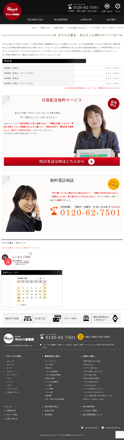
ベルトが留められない (92, 382)
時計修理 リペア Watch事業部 (12, 11)
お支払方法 (49, 411)
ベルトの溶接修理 (51, 371)
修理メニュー (45, 28)
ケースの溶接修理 (51, 382)
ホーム (34, 28)
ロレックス (11, 361)
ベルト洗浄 (49, 392)
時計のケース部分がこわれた (94, 399)
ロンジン (10, 382)
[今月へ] (40, 278)
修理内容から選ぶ (52, 356)
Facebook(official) (112, 428)
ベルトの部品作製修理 (53, 375)
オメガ (9, 368)
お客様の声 (86, 19)
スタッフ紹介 (12, 415)
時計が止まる (88, 365)
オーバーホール (50, 361)
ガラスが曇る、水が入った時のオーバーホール (21, 248)
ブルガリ (10, 371)
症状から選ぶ (59, 28)
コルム (9, 378)
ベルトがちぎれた (90, 385)
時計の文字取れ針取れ (92, 378)
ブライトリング (12, 389)
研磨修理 (48, 396)
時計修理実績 (61, 19)
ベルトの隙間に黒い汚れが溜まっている (98, 396)
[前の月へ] (36, 278)
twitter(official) (91, 428)
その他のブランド (13, 392)
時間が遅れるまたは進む (92, 361)
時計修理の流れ (35, 19)
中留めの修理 (50, 378)
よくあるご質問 (90, 411)
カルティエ (11, 365)
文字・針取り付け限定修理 (54, 399)
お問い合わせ (107, 11)
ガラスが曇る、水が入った (77, 28)
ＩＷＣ (9, 385)
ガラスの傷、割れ (90, 375)
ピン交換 (48, 385)
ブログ (117, 11)
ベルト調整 (49, 389)
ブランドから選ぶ (14, 356)
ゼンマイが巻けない (91, 368)
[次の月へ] (45, 278)
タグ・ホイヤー (12, 375)
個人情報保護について (93, 415)
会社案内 (111, 19)
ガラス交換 (49, 365)
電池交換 (48, 368)
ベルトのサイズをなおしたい (94, 392)
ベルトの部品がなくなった (93, 389)
